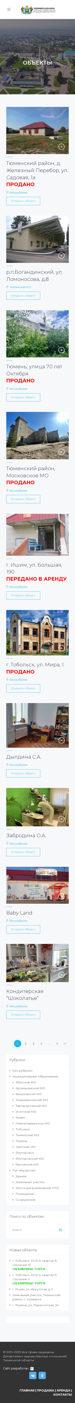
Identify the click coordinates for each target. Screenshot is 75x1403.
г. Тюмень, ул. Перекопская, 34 (35, 1305)
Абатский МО (26, 1082)
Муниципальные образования (35, 1076)
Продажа (45, 1390)
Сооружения (25, 1200)
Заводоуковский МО (31, 1106)
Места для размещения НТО (37, 1188)
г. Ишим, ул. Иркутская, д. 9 (32, 1289)
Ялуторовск (25, 1153)
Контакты (62, 1395)
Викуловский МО (29, 1094)
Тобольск (23, 1129)
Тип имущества (23, 1170)
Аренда (63, 1390)
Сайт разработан (16, 1368)
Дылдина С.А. (23, 757)
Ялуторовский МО (30, 1158)
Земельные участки (30, 1182)
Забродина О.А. (26, 835)
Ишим (20, 1117)
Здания (21, 1176)
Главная (27, 1390)
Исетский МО (26, 1112)
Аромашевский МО (30, 1088)
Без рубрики (18, 192)
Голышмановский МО (32, 1100)
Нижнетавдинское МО (33, 1123)
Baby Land (19, 913)
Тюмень (21, 1141)
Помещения (25, 1194)
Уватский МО (26, 1147)
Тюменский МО (20, 287)
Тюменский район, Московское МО (30, 475)
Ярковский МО (27, 1164)
